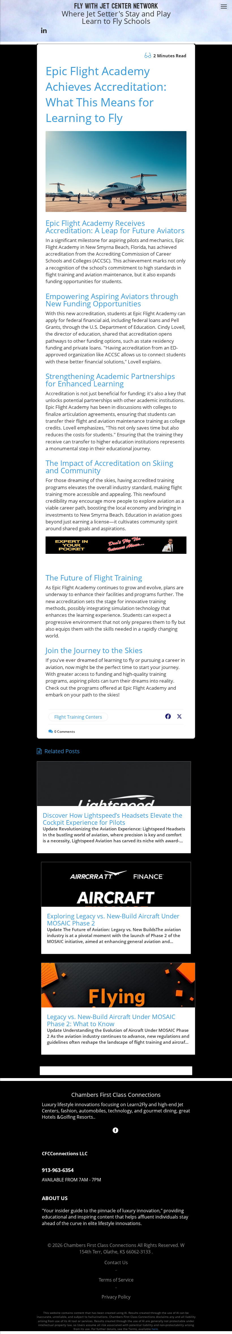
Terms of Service (116, 1280)
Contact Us (116, 1262)
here (155, 1329)
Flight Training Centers (78, 717)
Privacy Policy (116, 1297)
